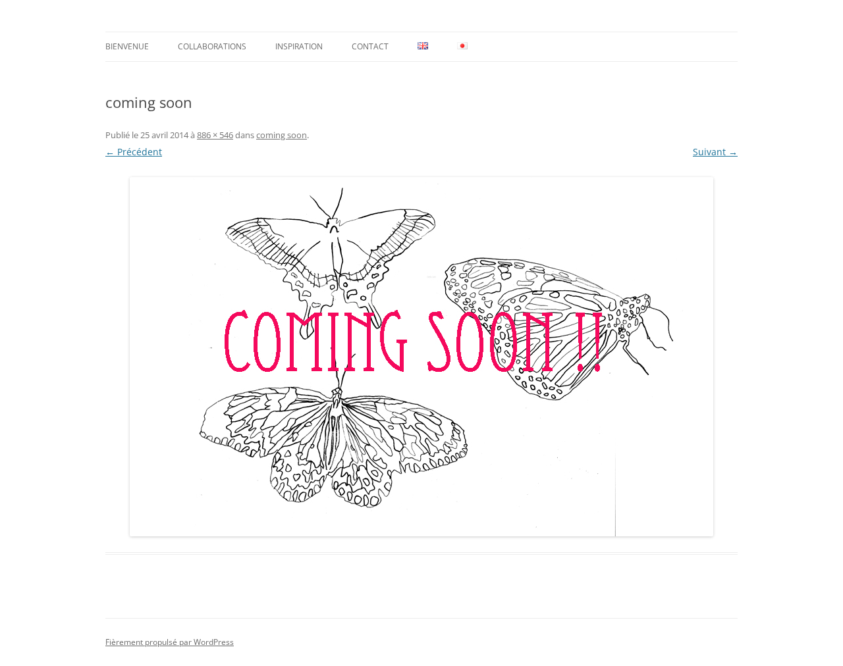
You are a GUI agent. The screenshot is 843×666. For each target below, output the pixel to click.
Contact (370, 46)
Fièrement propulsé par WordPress (169, 642)
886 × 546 (215, 135)
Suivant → (715, 151)
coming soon (281, 135)
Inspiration (299, 46)
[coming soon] (421, 356)
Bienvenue (127, 46)
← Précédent (133, 151)
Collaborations (212, 46)
